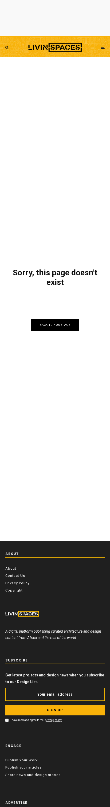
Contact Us (15, 576)
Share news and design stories (33, 775)
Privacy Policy (17, 583)
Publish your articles (23, 767)
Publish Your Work (21, 760)
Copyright (14, 590)
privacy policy (53, 720)
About (10, 568)
